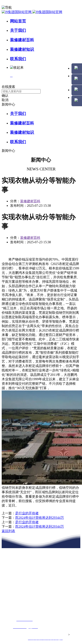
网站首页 (18, 21)
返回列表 (8, 531)
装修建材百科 (22, 40)
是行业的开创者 (27, 513)
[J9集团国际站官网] (32, 12)
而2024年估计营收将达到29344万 (39, 517)
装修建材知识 (22, 49)
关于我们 (18, 30)
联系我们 (18, 59)
